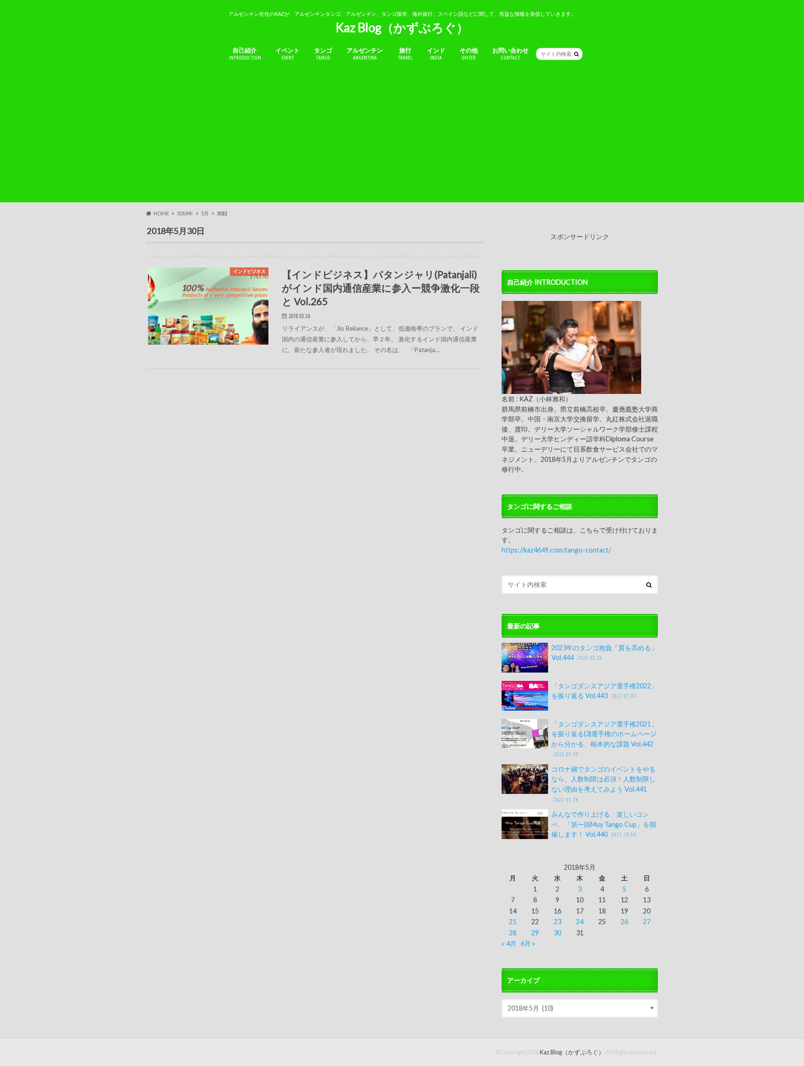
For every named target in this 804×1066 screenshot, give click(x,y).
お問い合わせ (510, 53)
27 (646, 922)
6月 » (528, 943)
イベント (287, 53)
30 (557, 933)
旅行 (405, 53)
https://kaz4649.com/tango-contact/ (556, 550)
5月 (205, 213)
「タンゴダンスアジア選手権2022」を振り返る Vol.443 (604, 691)
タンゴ (323, 53)
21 (512, 922)
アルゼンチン (365, 53)
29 (535, 933)
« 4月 (509, 943)
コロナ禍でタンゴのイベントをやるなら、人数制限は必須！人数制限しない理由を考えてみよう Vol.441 (603, 784)
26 (624, 922)
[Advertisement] (402, 137)
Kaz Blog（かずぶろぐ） (402, 27)
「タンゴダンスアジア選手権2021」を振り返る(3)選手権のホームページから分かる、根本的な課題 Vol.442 (604, 739)
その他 (469, 53)
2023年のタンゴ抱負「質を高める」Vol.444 (604, 653)
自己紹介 (245, 53)
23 (557, 922)
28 (512, 933)
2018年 (185, 213)
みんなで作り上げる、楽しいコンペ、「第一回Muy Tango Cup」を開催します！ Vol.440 (603, 824)
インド (436, 53)
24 (579, 922)
